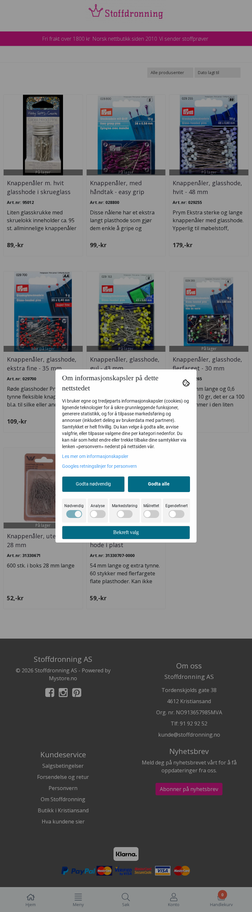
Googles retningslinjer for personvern (99, 466)
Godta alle (159, 483)
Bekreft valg (126, 532)
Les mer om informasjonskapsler (95, 456)
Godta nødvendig (93, 483)
